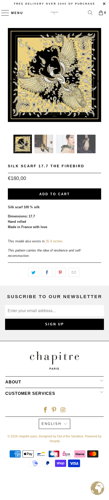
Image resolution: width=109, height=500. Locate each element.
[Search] (90, 13)
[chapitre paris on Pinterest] (54, 409)
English (51, 424)
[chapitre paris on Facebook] (45, 409)
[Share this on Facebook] (47, 272)
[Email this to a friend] (73, 272)
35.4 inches (54, 241)
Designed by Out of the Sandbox (61, 436)
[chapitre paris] (54, 13)
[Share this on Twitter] (33, 272)
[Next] (96, 81)
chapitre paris (28, 436)
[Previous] (13, 81)
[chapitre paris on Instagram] (63, 409)
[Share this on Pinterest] (60, 272)
